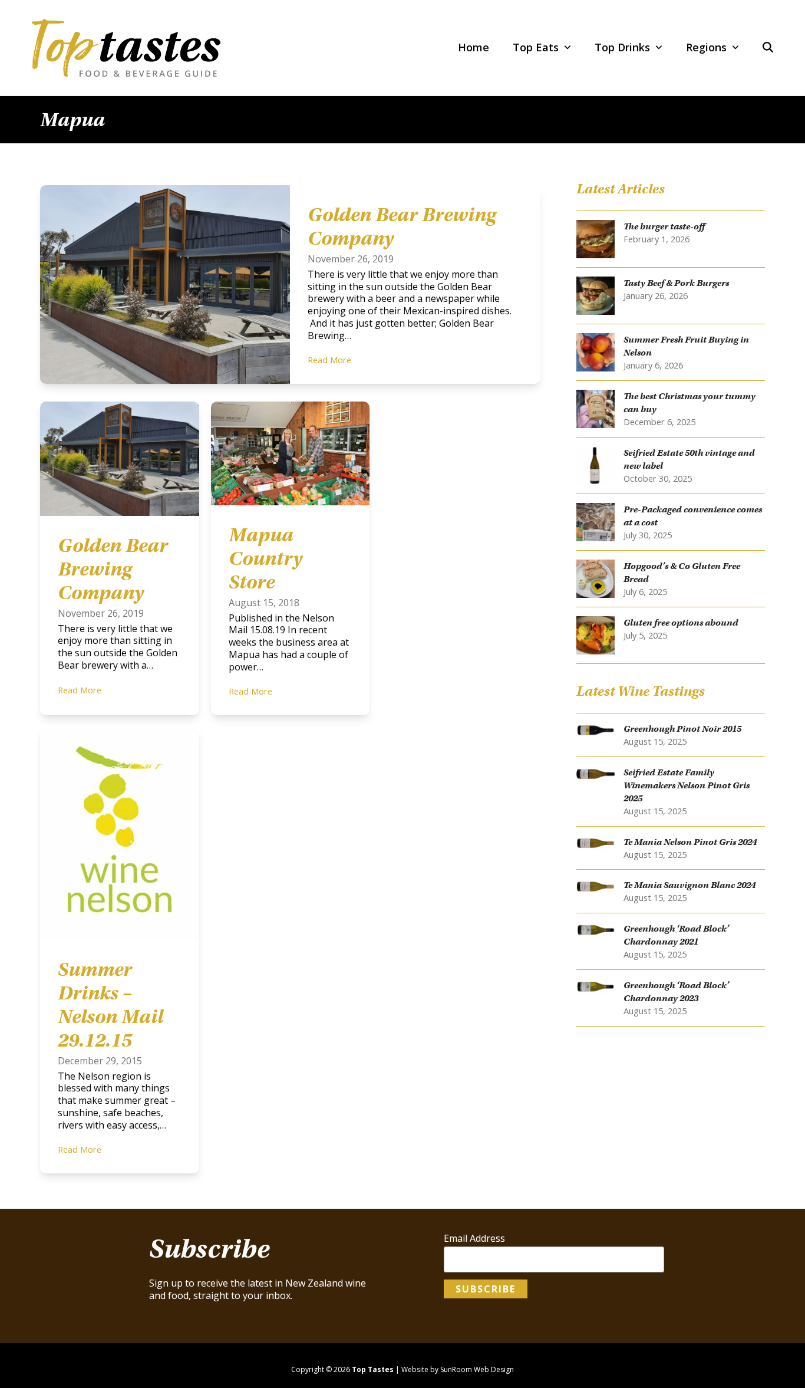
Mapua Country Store (265, 558)
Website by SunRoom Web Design (457, 1369)
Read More (329, 360)
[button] (768, 48)
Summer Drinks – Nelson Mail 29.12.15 (110, 1005)
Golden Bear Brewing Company (113, 569)
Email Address (474, 1238)
